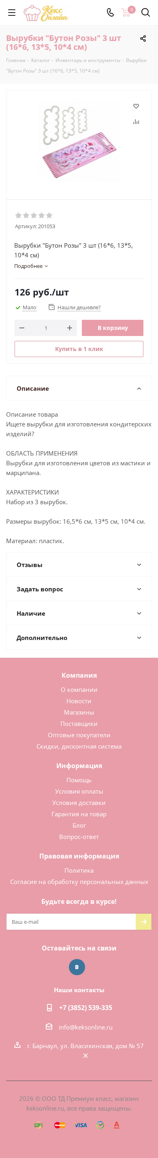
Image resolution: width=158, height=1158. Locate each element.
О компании (79, 689)
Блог (79, 825)
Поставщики (79, 723)
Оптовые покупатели (79, 735)
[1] (19, 215)
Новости (79, 701)
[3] (34, 215)
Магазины (79, 712)
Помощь (79, 780)
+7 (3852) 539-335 (85, 1007)
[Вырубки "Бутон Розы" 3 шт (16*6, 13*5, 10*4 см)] (79, 141)
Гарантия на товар (79, 814)
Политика (79, 870)
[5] (49, 215)
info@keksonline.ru (86, 1027)
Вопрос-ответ (79, 837)
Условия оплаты (79, 791)
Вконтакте (77, 967)
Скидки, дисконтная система (79, 746)
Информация (79, 765)
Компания (79, 675)
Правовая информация (79, 856)
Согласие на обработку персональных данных (79, 882)
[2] (26, 215)
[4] (42, 215)
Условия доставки (79, 802)
